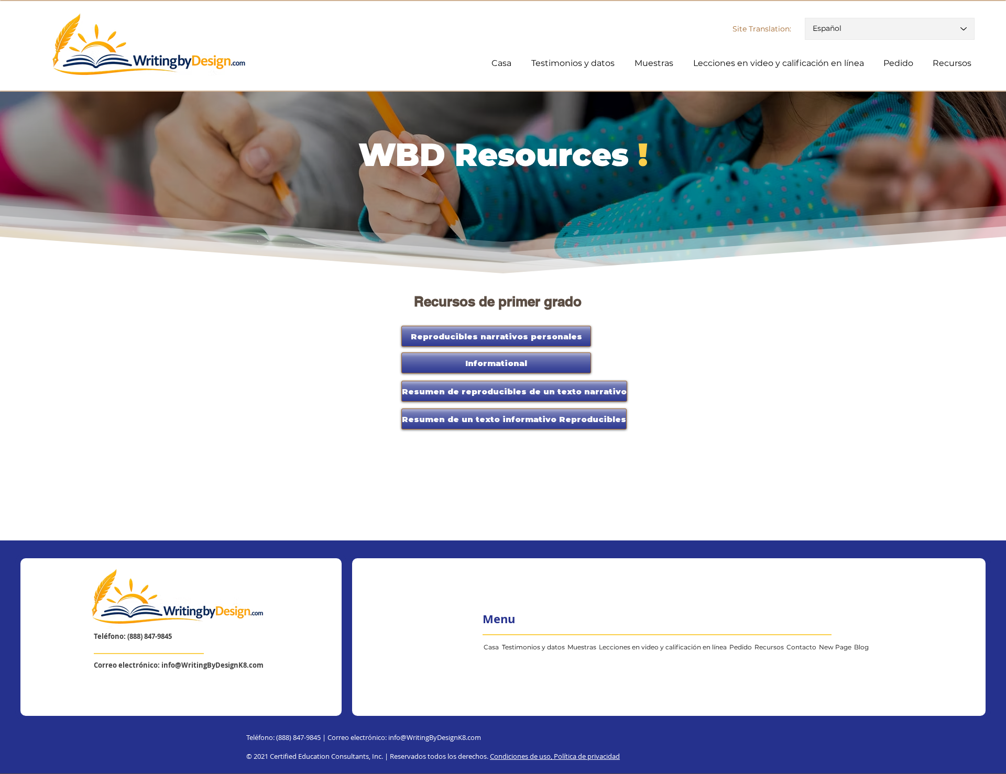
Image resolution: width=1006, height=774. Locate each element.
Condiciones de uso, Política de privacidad (555, 756)
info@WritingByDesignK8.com (212, 665)
